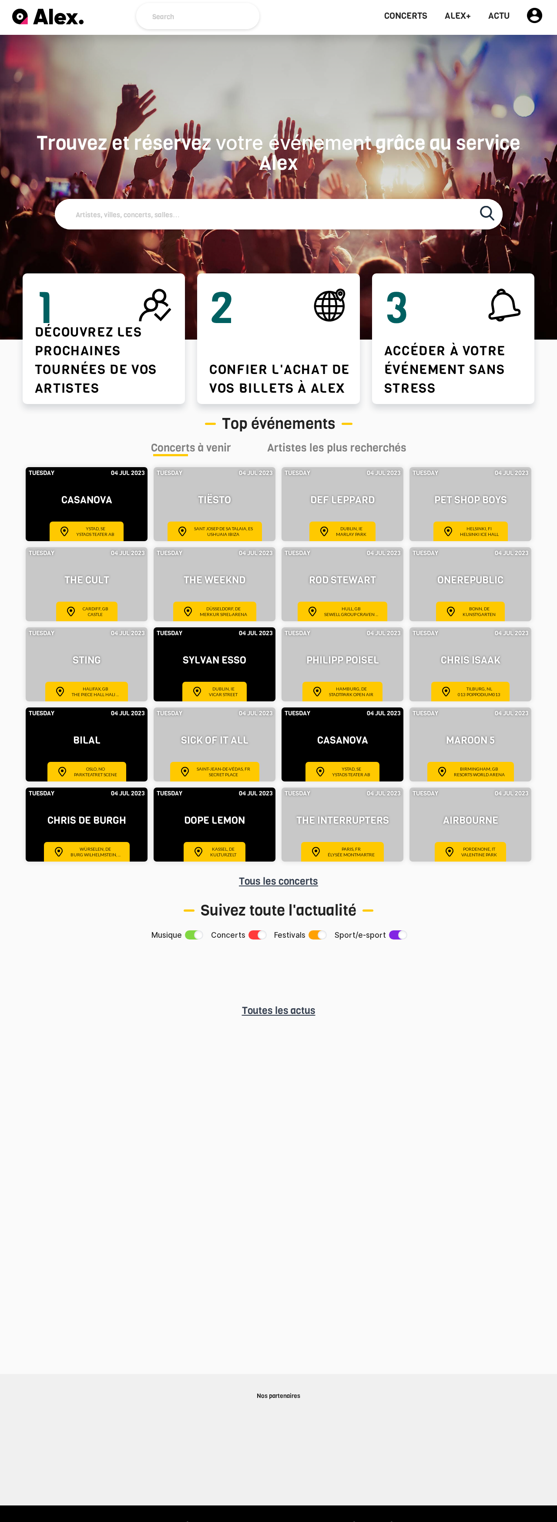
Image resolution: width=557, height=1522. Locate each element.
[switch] (193, 934)
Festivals (289, 935)
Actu (499, 16)
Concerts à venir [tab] (191, 449)
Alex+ (458, 16)
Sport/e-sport (360, 935)
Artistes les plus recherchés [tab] (336, 449)
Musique (166, 935)
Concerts (405, 16)
